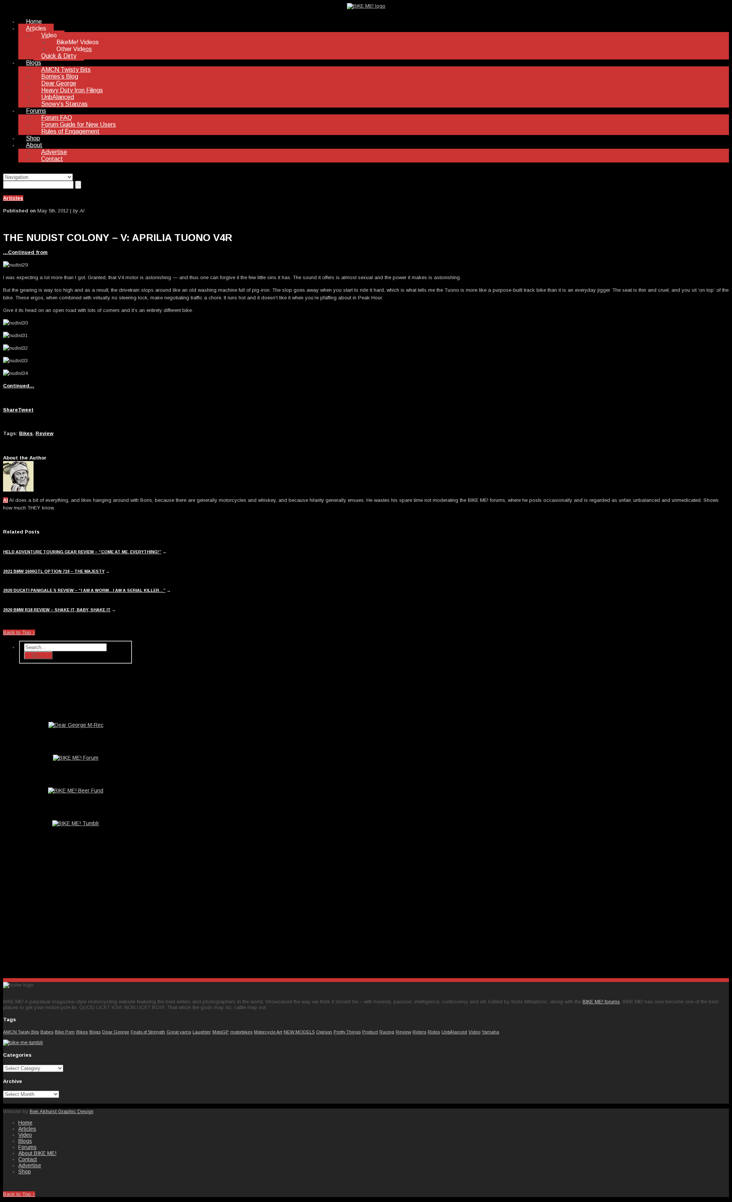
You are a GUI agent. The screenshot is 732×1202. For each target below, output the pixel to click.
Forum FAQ (56, 117)
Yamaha (490, 1031)
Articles (36, 28)
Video (49, 35)
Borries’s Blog (59, 76)
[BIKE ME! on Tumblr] (23, 1042)
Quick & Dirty (58, 56)
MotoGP (220, 1031)
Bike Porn (65, 1031)
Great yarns (179, 1031)
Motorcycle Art (268, 1031)
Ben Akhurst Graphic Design (61, 1111)
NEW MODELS (299, 1031)
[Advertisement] (75, 912)
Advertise (54, 152)
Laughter (202, 1031)
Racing (386, 1031)
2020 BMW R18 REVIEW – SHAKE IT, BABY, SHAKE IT (57, 609)
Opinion (324, 1031)
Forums (36, 111)
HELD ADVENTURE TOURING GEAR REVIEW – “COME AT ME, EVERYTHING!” (82, 552)
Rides (434, 1031)
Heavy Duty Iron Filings (72, 90)
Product (370, 1031)
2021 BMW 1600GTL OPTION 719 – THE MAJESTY (53, 571)
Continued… (18, 386)
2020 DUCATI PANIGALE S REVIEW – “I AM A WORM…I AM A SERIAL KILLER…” (84, 590)
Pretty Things (347, 1031)
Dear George (58, 83)
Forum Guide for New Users (78, 124)
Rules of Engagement (70, 131)
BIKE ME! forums (601, 1001)
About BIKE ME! (37, 1153)
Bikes (26, 433)
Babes (46, 1031)
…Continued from (25, 252)
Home (34, 21)
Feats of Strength (148, 1031)
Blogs (33, 62)
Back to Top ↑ (19, 632)
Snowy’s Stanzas (64, 104)
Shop (33, 138)
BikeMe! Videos (77, 42)
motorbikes (241, 1031)
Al (5, 500)
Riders (419, 1031)
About (34, 145)
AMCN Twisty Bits (66, 69)
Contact (52, 159)
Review (44, 433)
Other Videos (74, 49)
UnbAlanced (57, 97)
